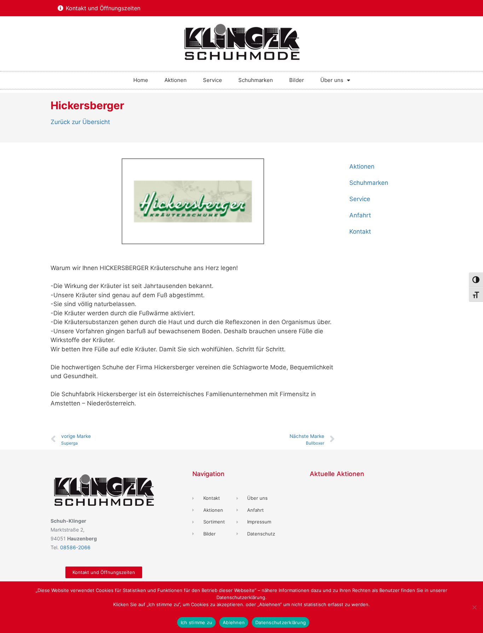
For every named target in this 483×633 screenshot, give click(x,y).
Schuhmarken (255, 80)
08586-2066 (75, 547)
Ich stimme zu (196, 622)
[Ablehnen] (474, 607)
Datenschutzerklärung (280, 622)
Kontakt (360, 231)
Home (140, 80)
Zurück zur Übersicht (80, 121)
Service (212, 80)
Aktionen (175, 80)
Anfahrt (360, 215)
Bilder (296, 80)
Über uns (331, 80)
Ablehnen (234, 622)
